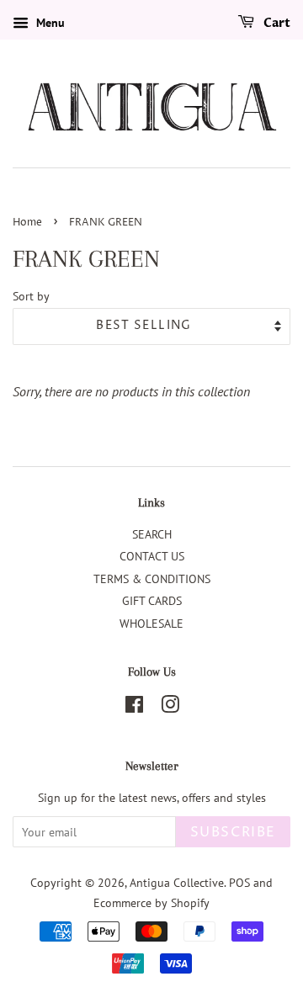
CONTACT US (152, 556)
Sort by (31, 296)
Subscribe (233, 832)
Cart (275, 23)
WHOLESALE (151, 623)
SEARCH (152, 534)
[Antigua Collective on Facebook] (134, 707)
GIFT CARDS (152, 600)
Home (27, 222)
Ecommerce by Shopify (151, 902)
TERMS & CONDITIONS (151, 578)
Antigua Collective (177, 882)
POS (239, 882)
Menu (49, 22)
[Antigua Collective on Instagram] (170, 707)
